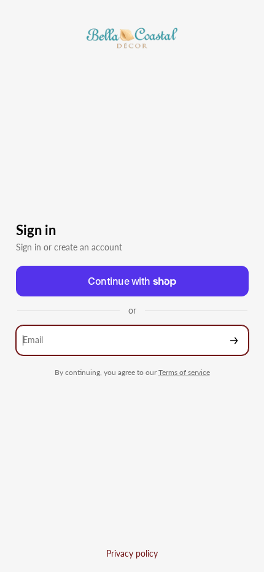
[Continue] (233, 340)
